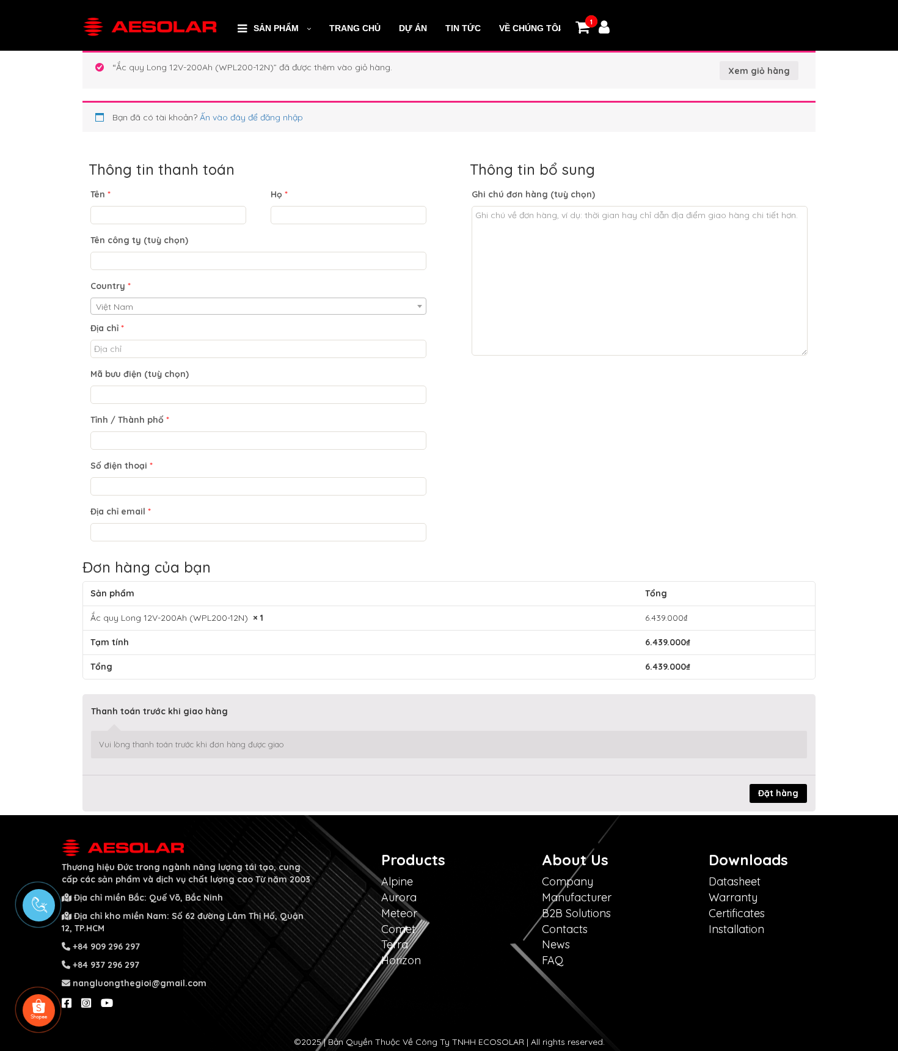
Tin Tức (463, 28)
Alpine (397, 881)
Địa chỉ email (120, 511)
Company (567, 881)
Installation (736, 929)
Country (110, 285)
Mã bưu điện (139, 373)
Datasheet (735, 881)
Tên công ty (139, 240)
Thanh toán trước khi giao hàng (159, 711)
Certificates (737, 913)
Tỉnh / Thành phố (129, 419)
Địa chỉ (107, 328)
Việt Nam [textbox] (114, 306)
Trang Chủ (355, 28)
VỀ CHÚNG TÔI (530, 28)
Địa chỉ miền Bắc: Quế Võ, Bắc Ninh (148, 897)
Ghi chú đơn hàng (533, 194)
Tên (100, 194)
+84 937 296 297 (106, 964)
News (556, 944)
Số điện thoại (121, 465)
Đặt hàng (778, 793)
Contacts (565, 929)
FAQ (552, 960)
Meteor (399, 913)
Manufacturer (576, 897)
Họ (279, 194)
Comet (398, 929)
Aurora (399, 897)
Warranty (733, 897)
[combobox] (258, 306)
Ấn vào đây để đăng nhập (251, 117)
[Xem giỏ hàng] (582, 29)
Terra (394, 944)
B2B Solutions (576, 913)
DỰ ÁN (413, 28)
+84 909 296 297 (106, 946)
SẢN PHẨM (276, 28)
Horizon (401, 960)
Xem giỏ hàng (759, 70)
